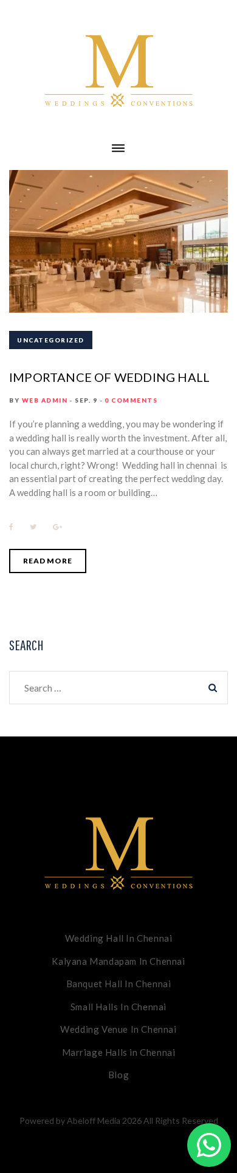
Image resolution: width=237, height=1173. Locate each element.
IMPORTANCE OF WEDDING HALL (109, 377)
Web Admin (45, 400)
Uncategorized (50, 340)
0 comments (131, 400)
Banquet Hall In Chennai (118, 983)
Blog (118, 1074)
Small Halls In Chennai (118, 1006)
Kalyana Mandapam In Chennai (118, 961)
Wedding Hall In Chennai (119, 938)
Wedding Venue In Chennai (118, 1029)
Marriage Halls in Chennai (119, 1052)
